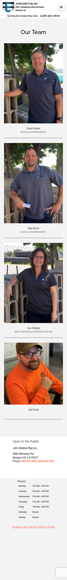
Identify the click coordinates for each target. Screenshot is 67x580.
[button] (61, 7)
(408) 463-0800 (50, 15)
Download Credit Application (33, 527)
